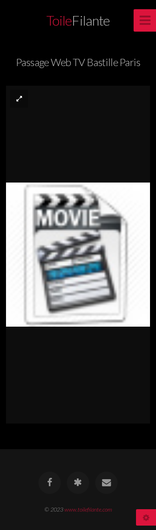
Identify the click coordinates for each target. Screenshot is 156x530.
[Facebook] (49, 483)
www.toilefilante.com (88, 509)
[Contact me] (106, 483)
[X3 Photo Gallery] (78, 483)
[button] (19, 99)
